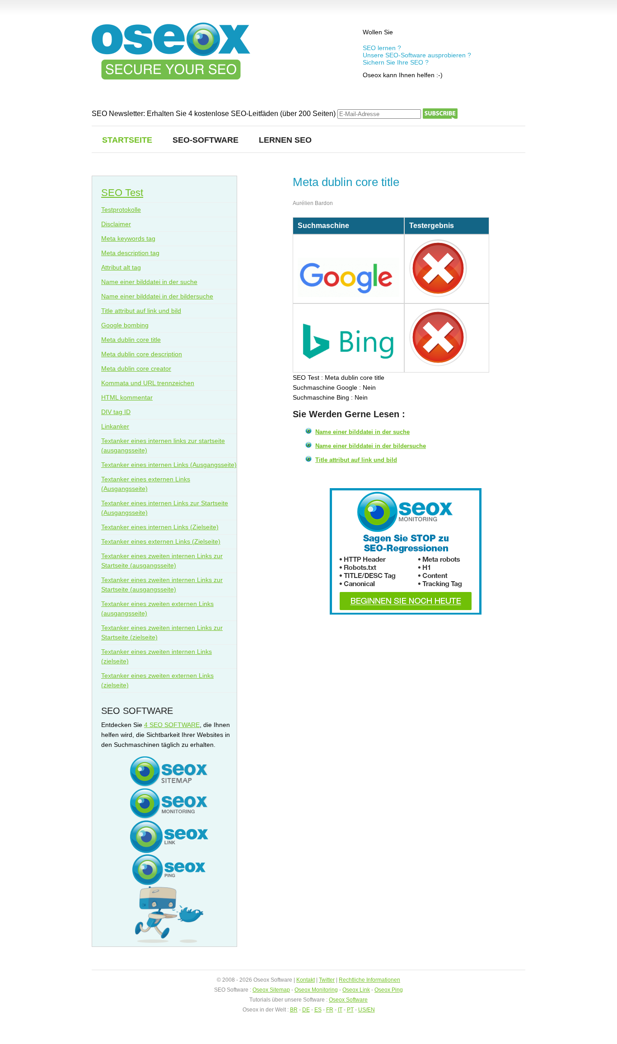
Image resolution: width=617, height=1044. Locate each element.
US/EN (366, 1010)
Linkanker (115, 426)
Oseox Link (356, 990)
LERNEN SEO (285, 139)
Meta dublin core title (131, 339)
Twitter (327, 980)
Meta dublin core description (141, 354)
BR (294, 1010)
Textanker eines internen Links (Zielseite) (160, 527)
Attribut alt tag (121, 267)
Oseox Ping (388, 990)
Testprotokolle (121, 209)
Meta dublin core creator (136, 368)
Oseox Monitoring (316, 990)
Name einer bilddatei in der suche (362, 432)
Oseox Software (348, 1000)
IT (340, 1010)
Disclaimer (116, 224)
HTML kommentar (127, 397)
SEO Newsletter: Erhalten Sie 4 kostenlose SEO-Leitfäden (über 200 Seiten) (214, 113)
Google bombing (125, 325)
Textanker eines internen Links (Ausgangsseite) (169, 464)
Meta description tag (130, 252)
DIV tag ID (116, 411)
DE (306, 1010)
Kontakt (305, 980)
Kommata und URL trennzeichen (147, 383)
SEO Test (122, 192)
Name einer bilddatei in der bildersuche (370, 446)
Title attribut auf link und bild (356, 460)
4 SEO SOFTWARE (172, 724)
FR (329, 1010)
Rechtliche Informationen (369, 980)
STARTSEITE (127, 139)
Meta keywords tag (128, 238)
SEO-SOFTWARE (205, 139)
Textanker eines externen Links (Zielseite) (160, 541)
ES (318, 1010)
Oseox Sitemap (271, 990)
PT (350, 1010)
